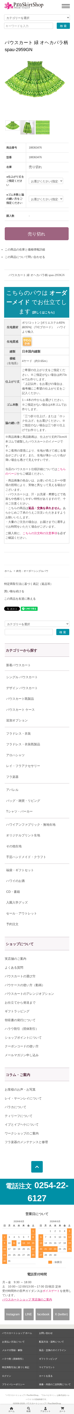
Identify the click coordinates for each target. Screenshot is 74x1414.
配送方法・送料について (51, 1341)
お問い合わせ (46, 1333)
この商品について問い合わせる (25, 257)
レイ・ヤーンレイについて (23, 1098)
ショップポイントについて (23, 1037)
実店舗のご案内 (15, 958)
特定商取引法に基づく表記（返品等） (28, 583)
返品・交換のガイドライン (52, 1350)
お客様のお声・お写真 (20, 1089)
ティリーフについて (18, 1116)
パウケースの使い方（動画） (25, 985)
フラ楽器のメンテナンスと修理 (26, 1142)
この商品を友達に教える (20, 598)
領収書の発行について (20, 1020)
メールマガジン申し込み (22, 1055)
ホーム (8, 571)
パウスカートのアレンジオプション (29, 993)
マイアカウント (47, 1367)
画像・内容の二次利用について (55, 1384)
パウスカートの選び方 (20, 976)
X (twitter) (61, 1314)
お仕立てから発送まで (20, 1002)
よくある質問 (14, 967)
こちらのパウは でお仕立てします (36, 302)
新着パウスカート (18, 665)
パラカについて (15, 1107)
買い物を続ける (14, 591)
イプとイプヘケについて (22, 1124)
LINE (28, 1314)
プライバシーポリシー (13, 1384)
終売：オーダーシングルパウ (32, 571)
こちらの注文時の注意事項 (40, 533)
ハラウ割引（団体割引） (22, 1028)
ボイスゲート (51, 1290)
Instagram (13, 1314)
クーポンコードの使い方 (22, 1046)
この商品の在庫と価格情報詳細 (25, 249)
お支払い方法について (13, 1341)
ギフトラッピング (17, 1011)
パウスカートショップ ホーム (17, 1333)
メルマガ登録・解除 (12, 1350)
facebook (43, 1314)
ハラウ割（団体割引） (13, 1359)
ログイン (6, 1376)
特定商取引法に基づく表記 (15, 1367)
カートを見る (46, 1376)
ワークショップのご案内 (22, 1133)
